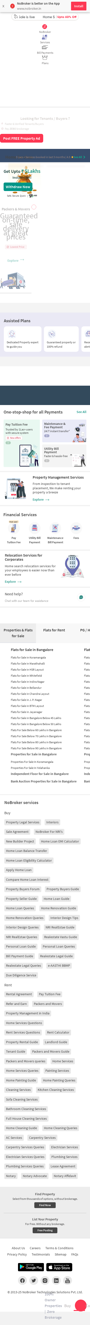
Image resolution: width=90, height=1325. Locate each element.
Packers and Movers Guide (50, 1051)
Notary (11, 1176)
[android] (31, 1267)
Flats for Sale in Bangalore (32, 649)
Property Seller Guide (21, 898)
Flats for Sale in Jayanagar (26, 712)
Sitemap (60, 1254)
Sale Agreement (17, 831)
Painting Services (57, 1070)
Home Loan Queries (20, 908)
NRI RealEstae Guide (60, 927)
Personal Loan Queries (59, 946)
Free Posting (45, 1230)
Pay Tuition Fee (49, 994)
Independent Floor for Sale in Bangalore (40, 774)
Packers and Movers (48, 1004)
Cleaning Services (18, 1090)
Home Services (62, 1061)
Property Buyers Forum (23, 889)
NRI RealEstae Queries (21, 937)
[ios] (59, 1267)
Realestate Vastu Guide (60, 937)
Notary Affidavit (65, 1176)
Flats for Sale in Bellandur (26, 687)
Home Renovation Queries (24, 918)
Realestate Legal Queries (23, 965)
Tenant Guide (15, 1051)
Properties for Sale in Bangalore (34, 754)
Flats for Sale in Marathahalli (28, 663)
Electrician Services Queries (25, 1157)
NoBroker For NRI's (49, 831)
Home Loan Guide (56, 898)
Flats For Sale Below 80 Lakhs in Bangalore (36, 742)
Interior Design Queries (22, 927)
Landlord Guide (56, 1042)
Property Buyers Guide (63, 889)
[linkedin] (56, 1280)
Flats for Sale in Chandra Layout (30, 694)
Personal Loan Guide (21, 946)
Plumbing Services (64, 1157)
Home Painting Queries (59, 1080)
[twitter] (33, 1280)
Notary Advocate (35, 1176)
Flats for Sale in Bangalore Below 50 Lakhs (36, 724)
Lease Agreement (63, 1166)
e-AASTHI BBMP (59, 965)
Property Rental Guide (22, 1042)
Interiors (52, 822)
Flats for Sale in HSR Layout (27, 669)
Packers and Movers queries (25, 1061)
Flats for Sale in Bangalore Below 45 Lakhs (36, 718)
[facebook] (22, 1280)
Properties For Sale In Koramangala (32, 762)
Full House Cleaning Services (26, 1118)
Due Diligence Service (21, 975)
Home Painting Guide (21, 1080)
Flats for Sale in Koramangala (28, 657)
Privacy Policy (17, 1254)
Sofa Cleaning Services (22, 1099)
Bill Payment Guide (19, 956)
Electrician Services (64, 1147)
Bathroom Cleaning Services (26, 1109)
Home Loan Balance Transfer (26, 851)
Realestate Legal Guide (56, 956)
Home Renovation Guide (58, 908)
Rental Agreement (19, 994)
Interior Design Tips (64, 918)
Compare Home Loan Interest (27, 879)
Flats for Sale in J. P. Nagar (26, 700)
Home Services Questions (24, 1023)
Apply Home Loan (19, 870)
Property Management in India (27, 1013)
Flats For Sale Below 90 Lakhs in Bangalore (36, 748)
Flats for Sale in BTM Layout (27, 706)
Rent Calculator (58, 1032)
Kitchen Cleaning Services (56, 1090)
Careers (35, 1248)
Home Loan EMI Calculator (60, 841)
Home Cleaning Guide (21, 1128)
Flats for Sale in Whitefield (26, 675)
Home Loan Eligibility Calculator (29, 860)
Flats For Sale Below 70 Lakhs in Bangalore (36, 736)
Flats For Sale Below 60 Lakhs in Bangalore (36, 730)
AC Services (14, 1137)
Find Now (45, 1205)
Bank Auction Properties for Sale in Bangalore (44, 781)
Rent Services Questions (23, 1032)
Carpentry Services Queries (25, 1147)
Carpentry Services (42, 1137)
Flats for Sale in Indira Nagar (27, 681)
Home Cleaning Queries (60, 1128)
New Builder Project (20, 841)
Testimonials (41, 1254)
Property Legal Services (22, 822)
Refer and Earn (16, 1004)
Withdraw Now (18, 186)
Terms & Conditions (59, 1248)
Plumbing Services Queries (25, 1166)
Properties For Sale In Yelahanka (30, 768)
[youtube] (67, 1280)
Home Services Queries (22, 1070)
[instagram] (45, 1280)
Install (78, 6)
